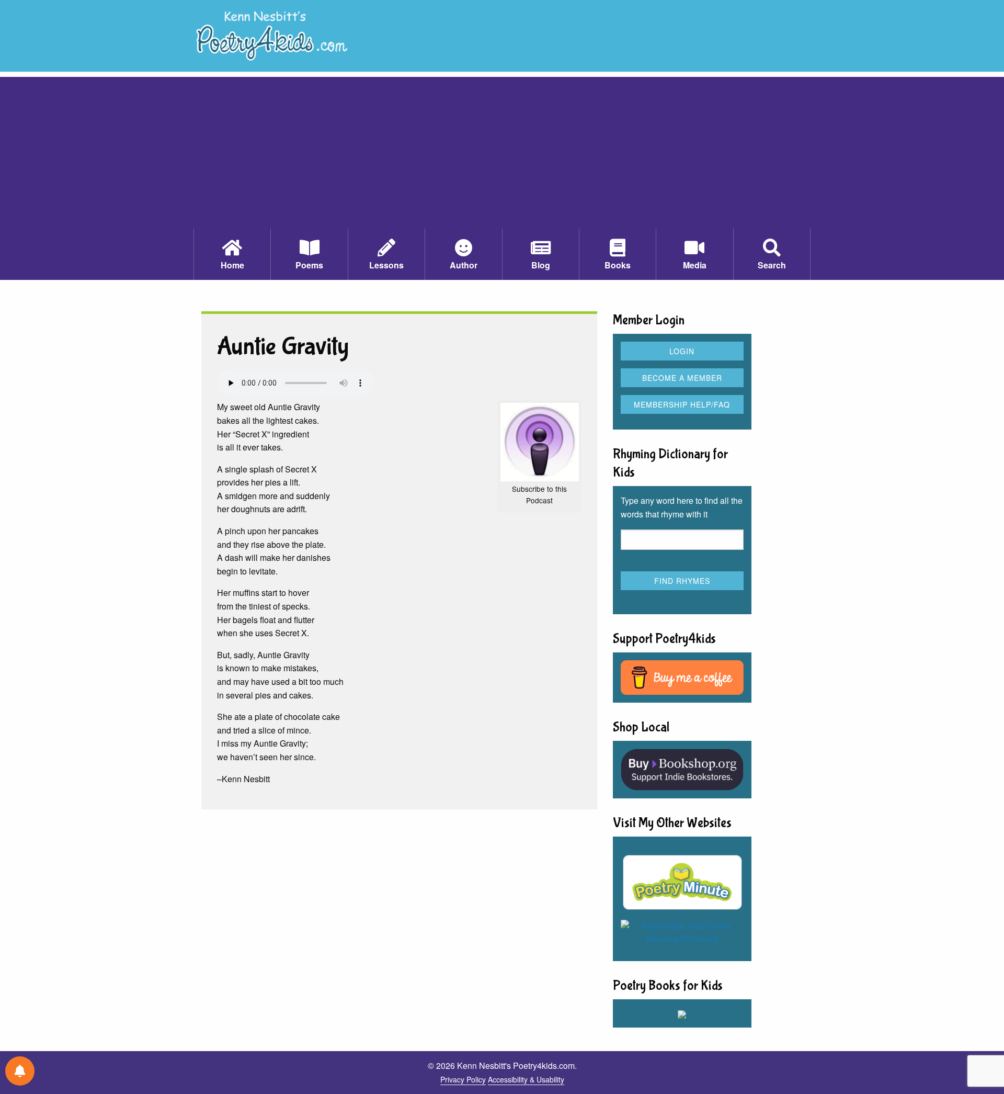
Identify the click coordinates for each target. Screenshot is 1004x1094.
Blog (540, 265)
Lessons (386, 265)
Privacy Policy (463, 1079)
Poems (309, 265)
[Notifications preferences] (20, 1071)
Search (772, 265)
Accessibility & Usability (526, 1079)
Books (617, 265)
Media (694, 265)
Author (463, 265)
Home (232, 265)
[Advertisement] (502, 150)
